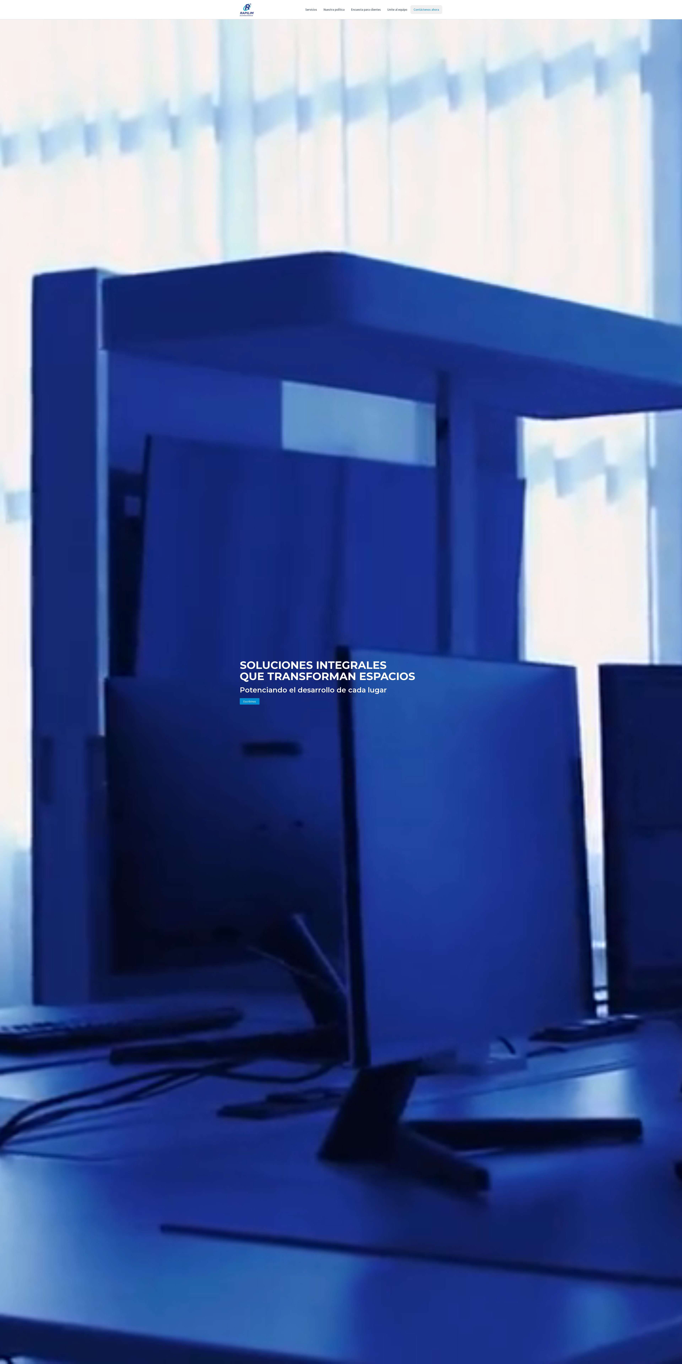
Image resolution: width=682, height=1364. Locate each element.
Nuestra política (334, 9)
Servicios (311, 9)
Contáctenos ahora (426, 9)
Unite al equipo (397, 9)
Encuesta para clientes (366, 9)
